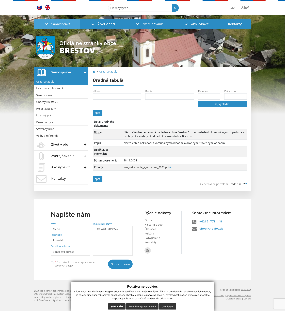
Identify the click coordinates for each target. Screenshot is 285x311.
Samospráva (44, 95)
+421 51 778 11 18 (210, 221)
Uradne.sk (235, 184)
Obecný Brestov (46, 102)
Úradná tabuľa (45, 81)
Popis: (149, 91)
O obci (148, 220)
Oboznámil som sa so (75, 264)
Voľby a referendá (47, 136)
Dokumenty (43, 122)
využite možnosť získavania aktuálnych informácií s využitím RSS (67, 290)
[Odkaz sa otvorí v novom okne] (147, 250)
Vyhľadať (223, 104)
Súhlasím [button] (117, 306)
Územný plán (44, 115)
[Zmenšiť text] (234, 8)
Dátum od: (204, 91)
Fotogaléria (152, 238)
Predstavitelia (45, 108)
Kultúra (149, 233)
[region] (170, 145)
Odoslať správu (120, 264)
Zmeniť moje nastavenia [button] (142, 306)
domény (70, 297)
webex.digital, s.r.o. (55, 297)
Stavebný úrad (45, 129)
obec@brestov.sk (211, 228)
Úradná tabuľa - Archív (50, 88)
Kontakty (235, 24)
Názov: (97, 91)
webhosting (39, 297)
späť (97, 113)
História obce (153, 224)
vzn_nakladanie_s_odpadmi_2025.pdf (146, 167)
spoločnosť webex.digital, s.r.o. (48, 300)
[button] (57, 24)
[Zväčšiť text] (245, 7)
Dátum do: (230, 91)
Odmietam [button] (168, 306)
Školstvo (150, 229)
